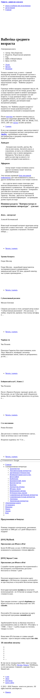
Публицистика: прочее (18, 493)
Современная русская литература (22, 497)
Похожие (8, 69)
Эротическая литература (19, 501)
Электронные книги (13, 503)
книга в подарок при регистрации (18, 6)
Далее (7, 65)
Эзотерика (14, 499)
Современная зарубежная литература (24, 495)
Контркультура (15, 483)
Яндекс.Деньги (23, 665)
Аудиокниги (10, 505)
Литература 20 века (17, 487)
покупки (9, 117)
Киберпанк (14, 479)
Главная (8, 465)
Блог (7, 513)
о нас (7, 677)
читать (15, 123)
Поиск (7, 509)
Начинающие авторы (18, 491)
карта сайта (9, 683)
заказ (7, 679)
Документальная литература (20, 471)
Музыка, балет (15, 489)
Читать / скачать (11, 248)
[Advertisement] (14, 24)
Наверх (8, 692)
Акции (8, 511)
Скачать (8, 126)
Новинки (8, 507)
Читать (8, 67)
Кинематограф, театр (18, 481)
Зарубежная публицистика (20, 473)
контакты (8, 681)
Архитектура (15, 469)
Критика (13, 485)
